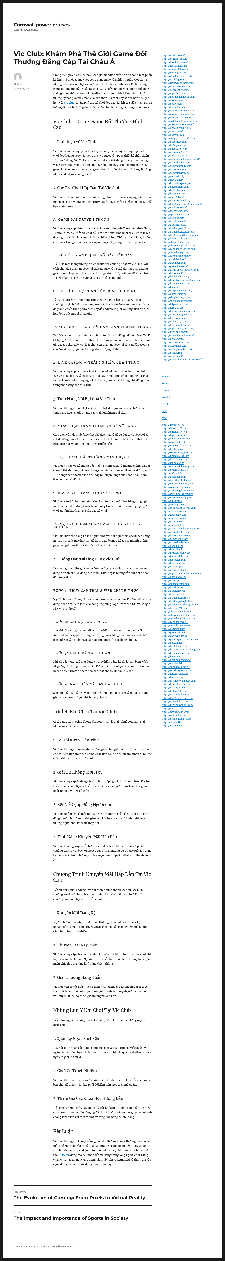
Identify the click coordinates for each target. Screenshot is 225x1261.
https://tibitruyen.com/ (174, 318)
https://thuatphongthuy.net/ (177, 314)
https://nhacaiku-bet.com (176, 532)
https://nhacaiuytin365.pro (176, 497)
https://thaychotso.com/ (175, 211)
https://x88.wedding (173, 473)
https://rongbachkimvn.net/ (177, 76)
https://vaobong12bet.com (176, 487)
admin (17, 83)
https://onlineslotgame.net (176, 438)
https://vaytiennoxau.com (175, 712)
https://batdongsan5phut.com (178, 601)
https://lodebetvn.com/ (174, 190)
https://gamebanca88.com (176, 535)
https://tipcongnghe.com (175, 694)
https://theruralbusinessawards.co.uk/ (182, 359)
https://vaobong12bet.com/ (176, 117)
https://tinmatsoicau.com (175, 456)
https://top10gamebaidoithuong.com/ (182, 204)
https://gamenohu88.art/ (175, 169)
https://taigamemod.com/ (175, 304)
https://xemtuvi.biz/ (172, 352)
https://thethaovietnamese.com (179, 680)
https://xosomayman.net (175, 469)
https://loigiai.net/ (172, 287)
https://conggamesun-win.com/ (179, 138)
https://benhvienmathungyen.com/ (181, 235)
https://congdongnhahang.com (179, 618)
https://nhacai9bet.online (175, 570)
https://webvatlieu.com (174, 715)
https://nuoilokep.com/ (174, 207)
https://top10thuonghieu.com (177, 698)
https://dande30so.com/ (175, 141)
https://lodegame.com (173, 563)
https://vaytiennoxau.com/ (176, 342)
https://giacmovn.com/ (174, 262)
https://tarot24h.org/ (173, 307)
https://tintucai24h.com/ (175, 321)
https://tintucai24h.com (174, 691)
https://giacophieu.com (174, 635)
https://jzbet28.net (172, 549)
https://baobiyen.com (173, 590)
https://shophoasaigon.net (176, 667)
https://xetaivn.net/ (172, 356)
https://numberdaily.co (174, 663)
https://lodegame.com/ (174, 193)
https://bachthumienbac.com (177, 480)
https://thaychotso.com (174, 580)
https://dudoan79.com (174, 518)
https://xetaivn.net (172, 725)
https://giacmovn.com (174, 632)
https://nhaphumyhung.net (176, 660)
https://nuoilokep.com (174, 577)
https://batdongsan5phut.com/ (178, 231)
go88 (164, 411)
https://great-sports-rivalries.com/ (181, 269)
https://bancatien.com (174, 476)
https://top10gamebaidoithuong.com (181, 573)
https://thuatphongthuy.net (176, 684)
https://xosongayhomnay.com (178, 483)
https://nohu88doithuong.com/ (179, 97)
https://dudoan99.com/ (174, 155)
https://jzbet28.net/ (172, 179)
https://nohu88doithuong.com (178, 466)
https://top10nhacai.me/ (175, 65)
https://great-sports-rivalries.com (180, 639)
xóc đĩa (165, 383)
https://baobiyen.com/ (174, 221)
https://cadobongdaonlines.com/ (179, 121)
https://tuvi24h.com (172, 708)
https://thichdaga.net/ (174, 79)
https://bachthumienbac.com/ (178, 110)
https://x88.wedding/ (173, 103)
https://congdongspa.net (175, 622)
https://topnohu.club (173, 463)
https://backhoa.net (172, 587)
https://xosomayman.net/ (175, 100)
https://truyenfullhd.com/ (175, 332)
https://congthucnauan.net (176, 625)
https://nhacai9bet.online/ (176, 200)
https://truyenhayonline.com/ (178, 335)
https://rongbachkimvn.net (176, 445)
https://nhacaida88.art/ (174, 152)
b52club (166, 404)
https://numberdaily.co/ (174, 294)
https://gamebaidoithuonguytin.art (180, 528)
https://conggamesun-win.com (179, 508)
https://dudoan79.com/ (174, 148)
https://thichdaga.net (173, 449)
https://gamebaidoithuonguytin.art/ (181, 159)
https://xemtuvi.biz (172, 722)
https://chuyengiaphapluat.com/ (179, 245)
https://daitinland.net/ (174, 259)
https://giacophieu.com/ (175, 266)
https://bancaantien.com (175, 459)
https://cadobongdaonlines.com (179, 490)
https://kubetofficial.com (175, 556)
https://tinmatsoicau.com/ (176, 86)
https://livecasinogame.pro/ (177, 183)
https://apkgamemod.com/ (176, 214)
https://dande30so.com (174, 511)
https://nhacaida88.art (174, 521)
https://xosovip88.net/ (174, 72)
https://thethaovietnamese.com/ (179, 311)
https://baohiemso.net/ (174, 224)
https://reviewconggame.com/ (178, 83)
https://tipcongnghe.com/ (176, 325)
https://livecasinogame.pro (176, 552)
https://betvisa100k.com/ (175, 238)
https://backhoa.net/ (173, 218)
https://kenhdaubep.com (175, 646)
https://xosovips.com (173, 504)
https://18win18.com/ (173, 55)
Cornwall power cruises (42, 24)
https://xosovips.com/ (174, 135)
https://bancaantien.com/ (175, 90)
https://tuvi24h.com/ (173, 339)
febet (164, 418)
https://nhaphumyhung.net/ (177, 290)
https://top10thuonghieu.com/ (178, 328)
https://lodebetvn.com (174, 559)
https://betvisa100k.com (175, 608)
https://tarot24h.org (172, 677)
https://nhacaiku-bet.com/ (176, 162)
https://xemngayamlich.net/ (177, 349)
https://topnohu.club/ (173, 93)
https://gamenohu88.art (175, 539)
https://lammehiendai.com (176, 653)
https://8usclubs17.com (174, 431)
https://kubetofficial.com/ (176, 186)
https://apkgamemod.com (176, 584)
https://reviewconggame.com (177, 452)
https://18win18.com (173, 425)
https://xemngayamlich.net (176, 718)
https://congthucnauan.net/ (177, 256)
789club (166, 397)
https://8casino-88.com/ (175, 58)
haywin (166, 390)
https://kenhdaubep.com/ (175, 276)
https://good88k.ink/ (173, 176)
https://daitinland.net (173, 629)
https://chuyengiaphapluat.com (178, 615)
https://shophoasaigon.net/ (176, 297)
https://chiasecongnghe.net (177, 611)
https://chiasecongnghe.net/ (177, 242)
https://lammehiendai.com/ (176, 283)
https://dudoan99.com (174, 525)
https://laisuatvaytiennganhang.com (181, 649)
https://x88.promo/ (172, 131)
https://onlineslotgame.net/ (177, 69)
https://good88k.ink (172, 546)
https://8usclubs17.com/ (175, 62)
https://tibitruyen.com (174, 687)
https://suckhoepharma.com (177, 670)
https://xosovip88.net (173, 442)
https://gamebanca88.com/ (176, 166)
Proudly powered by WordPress (57, 1246)
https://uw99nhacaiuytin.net (177, 494)
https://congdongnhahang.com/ (179, 249)
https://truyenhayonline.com (177, 705)
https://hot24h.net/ (172, 273)
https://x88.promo (172, 501)
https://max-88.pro (172, 566)
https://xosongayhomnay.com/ (178, 114)
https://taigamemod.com (175, 673)
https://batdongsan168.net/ (176, 228)
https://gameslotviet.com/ (176, 173)
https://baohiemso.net (174, 594)
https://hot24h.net (172, 642)
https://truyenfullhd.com (175, 701)
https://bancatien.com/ (174, 107)
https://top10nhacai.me (174, 435)
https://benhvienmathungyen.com (180, 604)
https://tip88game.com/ (174, 145)
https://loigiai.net (171, 656)
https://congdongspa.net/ (175, 252)
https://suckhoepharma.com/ (177, 301)
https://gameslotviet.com (175, 542)
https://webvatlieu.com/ (174, 345)
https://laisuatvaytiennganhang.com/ (182, 280)
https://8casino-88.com (174, 428)
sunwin (166, 376)
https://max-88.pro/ (173, 197)
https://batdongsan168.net (176, 597)
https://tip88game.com (174, 514)
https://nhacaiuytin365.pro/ (177, 128)
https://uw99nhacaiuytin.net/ (178, 124)
